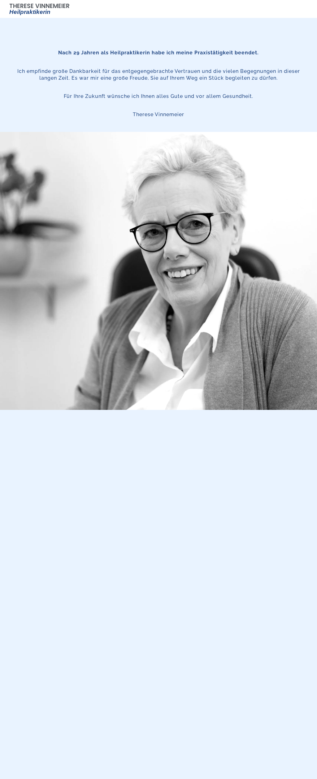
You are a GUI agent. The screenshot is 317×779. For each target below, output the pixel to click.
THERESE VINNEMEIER (39, 8)
